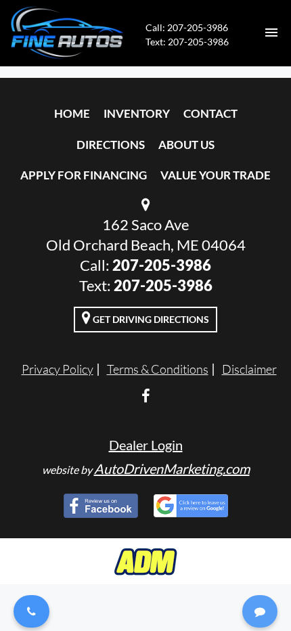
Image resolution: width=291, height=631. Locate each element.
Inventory (137, 113)
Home (72, 113)
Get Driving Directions (150, 319)
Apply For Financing (83, 175)
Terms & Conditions (157, 369)
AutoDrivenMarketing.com (172, 468)
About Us (186, 144)
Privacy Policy (57, 369)
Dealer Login (146, 445)
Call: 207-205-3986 (187, 27)
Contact (210, 113)
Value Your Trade (215, 175)
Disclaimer (249, 369)
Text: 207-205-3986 (187, 41)
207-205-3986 (161, 265)
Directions (110, 144)
